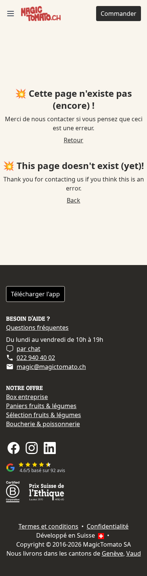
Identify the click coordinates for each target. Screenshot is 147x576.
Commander (118, 13)
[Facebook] (13, 448)
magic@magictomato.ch (51, 367)
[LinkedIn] (49, 448)
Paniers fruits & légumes (41, 406)
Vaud (133, 553)
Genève (112, 553)
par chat (28, 348)
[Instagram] (31, 448)
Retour (73, 140)
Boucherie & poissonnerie (43, 424)
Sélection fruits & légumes (43, 415)
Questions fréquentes (37, 327)
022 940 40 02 (36, 358)
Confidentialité (108, 526)
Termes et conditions (48, 526)
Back (73, 200)
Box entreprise (27, 397)
